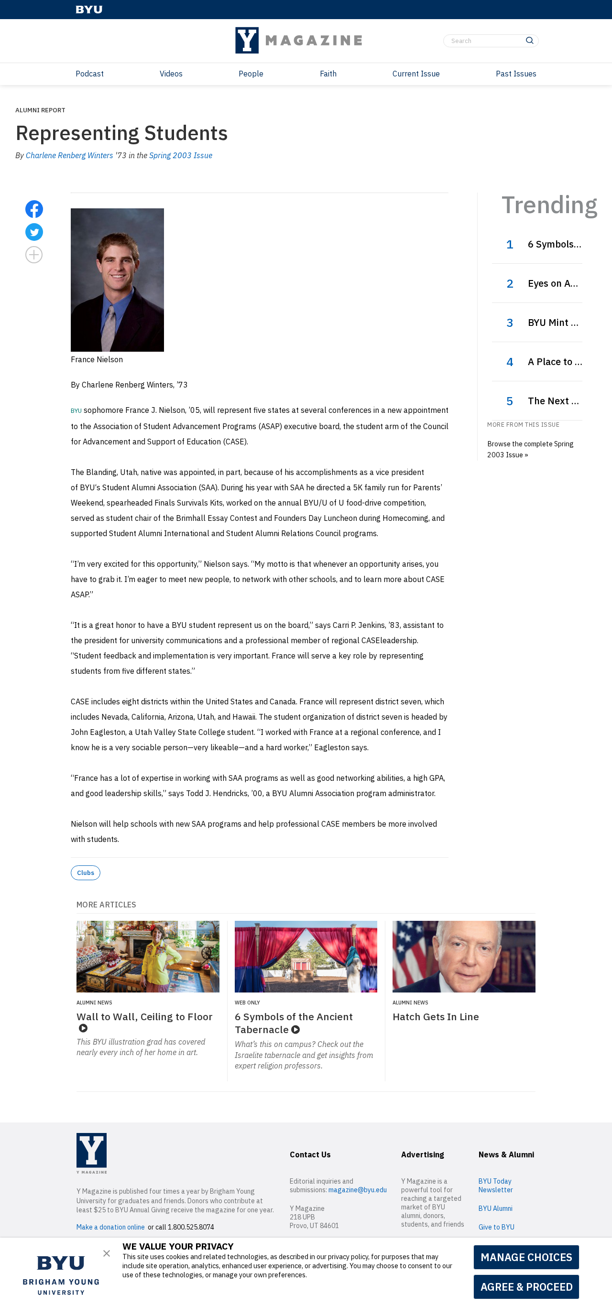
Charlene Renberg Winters (69, 155)
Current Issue (416, 73)
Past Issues (516, 73)
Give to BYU (496, 1227)
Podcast (90, 73)
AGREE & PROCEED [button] (527, 1287)
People (251, 73)
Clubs (85, 872)
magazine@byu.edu (357, 1190)
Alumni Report (40, 110)
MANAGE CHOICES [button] (526, 1257)
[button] (106, 1253)
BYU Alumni (496, 1208)
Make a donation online (110, 1227)
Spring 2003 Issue (180, 155)
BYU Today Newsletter (496, 1185)
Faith (328, 73)
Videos (171, 73)
